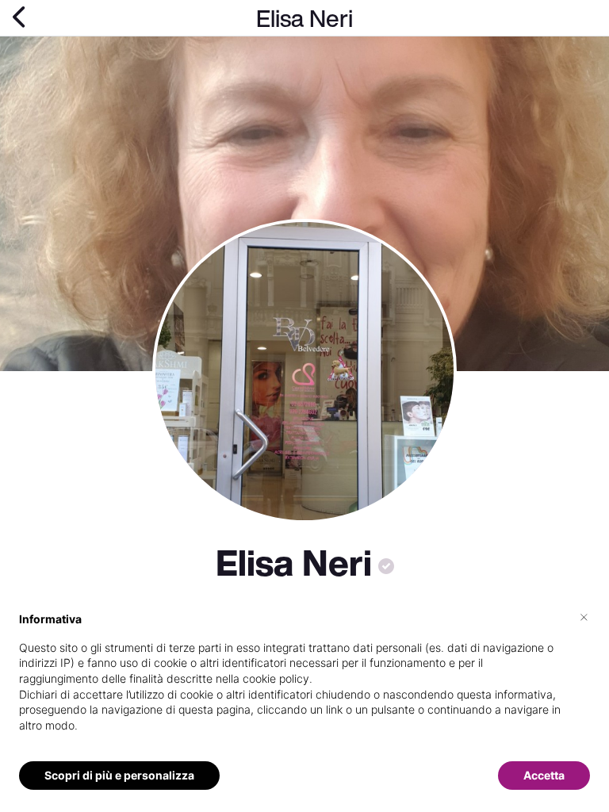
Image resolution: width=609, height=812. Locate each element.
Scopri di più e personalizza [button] (119, 775)
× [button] (584, 616)
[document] (304, 684)
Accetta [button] (544, 775)
